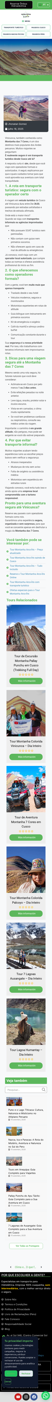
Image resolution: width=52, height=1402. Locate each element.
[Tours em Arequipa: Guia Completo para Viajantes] (14, 1161)
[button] (45, 1395)
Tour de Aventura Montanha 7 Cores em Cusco (26, 822)
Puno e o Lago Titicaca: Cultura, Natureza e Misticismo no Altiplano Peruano (25, 1113)
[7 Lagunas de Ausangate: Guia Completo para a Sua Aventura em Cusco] (14, 1217)
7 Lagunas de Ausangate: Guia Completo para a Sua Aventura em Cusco (25, 1229)
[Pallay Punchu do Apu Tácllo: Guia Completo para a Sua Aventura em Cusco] (14, 1187)
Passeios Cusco (38, 28)
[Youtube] (18, 1397)
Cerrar (8, 1381)
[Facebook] (34, 1397)
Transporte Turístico (13, 28)
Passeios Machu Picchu (13, 34)
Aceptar (11, 1373)
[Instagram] (26, 1397)
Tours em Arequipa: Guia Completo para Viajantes (22, 1171)
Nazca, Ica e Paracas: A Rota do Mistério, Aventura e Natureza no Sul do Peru (25, 1143)
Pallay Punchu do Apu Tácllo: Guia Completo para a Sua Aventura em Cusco (24, 1199)
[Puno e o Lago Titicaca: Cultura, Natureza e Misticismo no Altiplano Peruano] (14, 1101)
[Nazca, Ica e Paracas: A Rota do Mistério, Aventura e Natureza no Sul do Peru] (14, 1131)
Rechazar (26, 1373)
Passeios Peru (38, 34)
